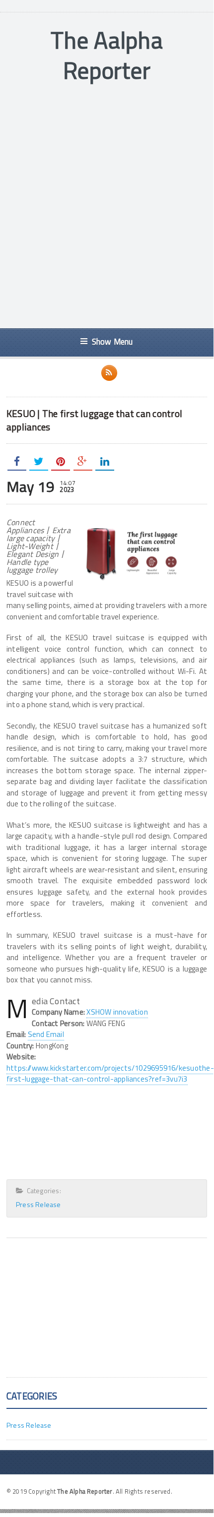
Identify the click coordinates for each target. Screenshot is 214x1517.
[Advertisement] (107, 206)
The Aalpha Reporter (106, 55)
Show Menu (112, 341)
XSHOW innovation (117, 1012)
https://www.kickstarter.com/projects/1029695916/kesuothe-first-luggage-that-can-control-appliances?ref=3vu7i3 (110, 1073)
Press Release (38, 1204)
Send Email (46, 1034)
